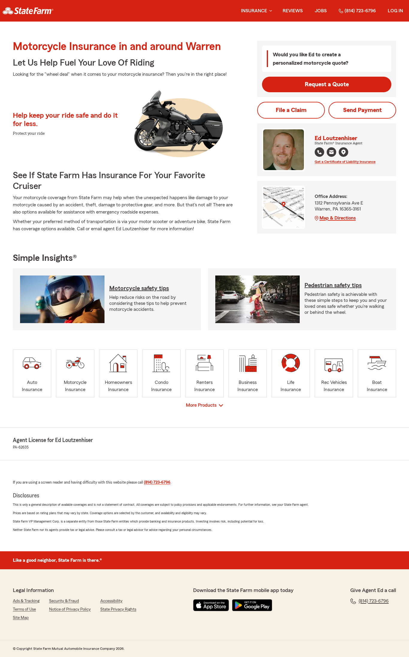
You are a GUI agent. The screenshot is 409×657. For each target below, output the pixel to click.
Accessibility (111, 601)
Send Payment (362, 110)
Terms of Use (24, 609)
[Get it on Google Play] (252, 605)
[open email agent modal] (331, 152)
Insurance (254, 10)
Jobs (321, 10)
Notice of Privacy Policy (70, 609)
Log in (395, 10)
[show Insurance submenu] (269, 11)
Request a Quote (327, 84)
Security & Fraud (64, 601)
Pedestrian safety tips (333, 285)
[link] (28, 11)
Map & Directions (337, 218)
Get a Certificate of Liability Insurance (345, 162)
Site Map (21, 618)
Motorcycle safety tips (139, 288)
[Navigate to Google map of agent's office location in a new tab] (343, 152)
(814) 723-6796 (360, 10)
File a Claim (291, 110)
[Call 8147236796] (319, 152)
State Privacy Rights (118, 609)
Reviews (293, 10)
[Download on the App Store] (211, 605)
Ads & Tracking (26, 601)
